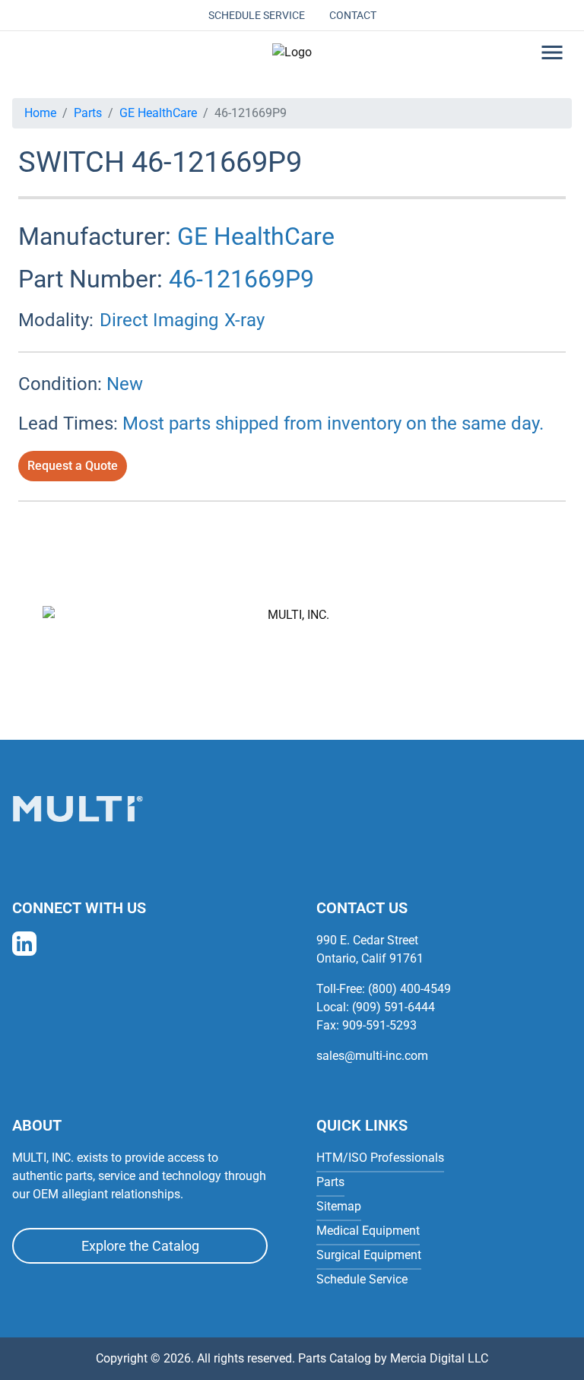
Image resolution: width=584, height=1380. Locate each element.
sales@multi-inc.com (372, 1055)
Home (40, 113)
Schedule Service (256, 15)
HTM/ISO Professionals (380, 1157)
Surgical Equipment (368, 1255)
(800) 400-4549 (409, 989)
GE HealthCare (158, 113)
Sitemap (338, 1206)
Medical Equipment (368, 1230)
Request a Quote (72, 465)
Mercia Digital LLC (439, 1358)
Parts (88, 113)
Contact (352, 15)
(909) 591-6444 (393, 1007)
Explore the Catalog (140, 1246)
